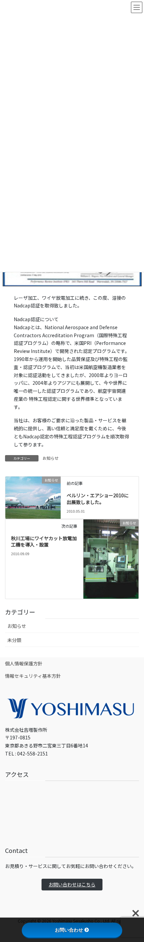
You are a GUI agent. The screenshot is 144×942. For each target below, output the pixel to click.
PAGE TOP (134, 907)
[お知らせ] (33, 492)
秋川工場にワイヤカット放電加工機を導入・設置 (44, 541)
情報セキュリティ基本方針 (33, 675)
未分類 (14, 640)
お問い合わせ (69, 930)
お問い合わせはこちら (72, 884)
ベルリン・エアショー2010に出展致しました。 (98, 498)
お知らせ (51, 458)
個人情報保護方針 (24, 663)
